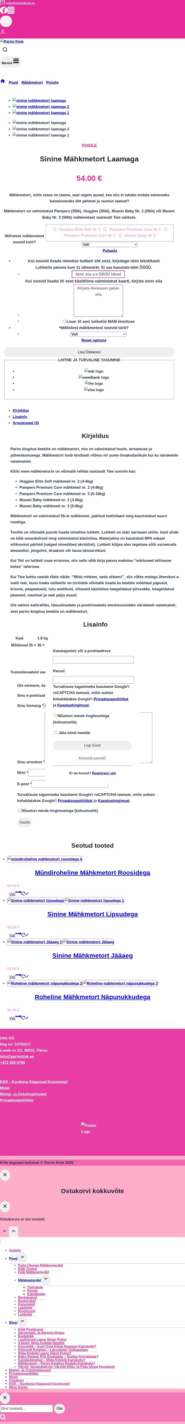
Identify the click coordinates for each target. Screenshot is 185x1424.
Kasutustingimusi (73, 705)
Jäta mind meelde (74, 733)
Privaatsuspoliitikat (111, 699)
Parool (59, 671)
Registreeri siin (104, 773)
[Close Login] (5, 1175)
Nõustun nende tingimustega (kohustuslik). (81, 719)
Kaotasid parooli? (92, 758)
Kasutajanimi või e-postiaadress (82, 651)
